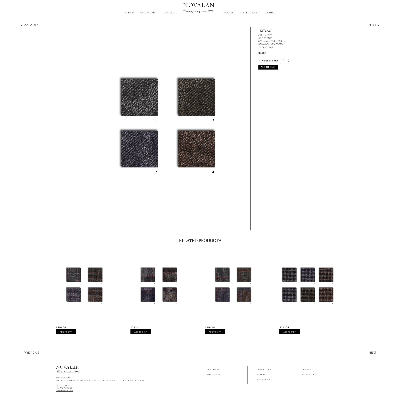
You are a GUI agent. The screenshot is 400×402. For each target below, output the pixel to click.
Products (227, 12)
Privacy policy (310, 374)
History (129, 12)
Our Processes (263, 369)
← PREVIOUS (29, 25)
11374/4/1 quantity (268, 60)
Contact (271, 12)
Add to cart (268, 67)
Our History (213, 369)
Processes (170, 12)
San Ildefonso (249, 12)
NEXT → (374, 25)
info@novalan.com (64, 390)
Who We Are (148, 12)
